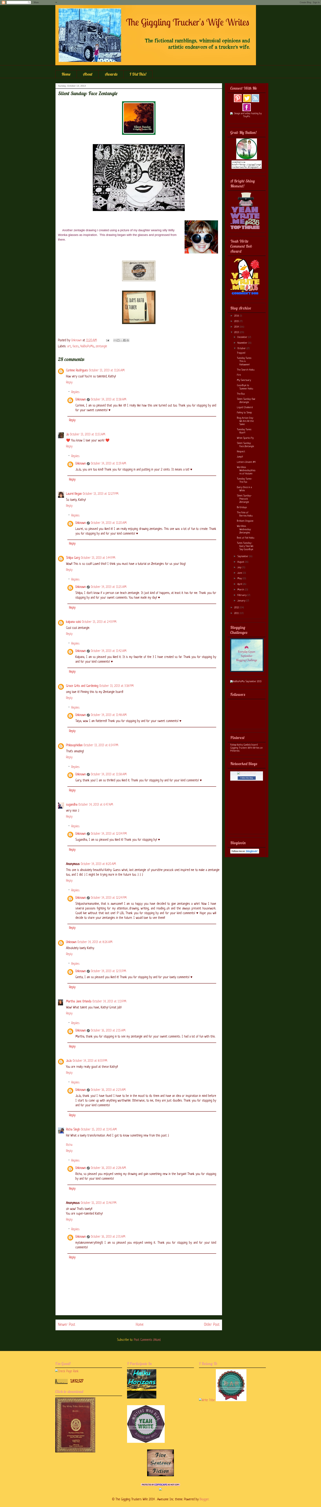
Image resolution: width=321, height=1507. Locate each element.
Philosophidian (74, 745)
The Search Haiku (245, 370)
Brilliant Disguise (245, 521)
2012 (236, 607)
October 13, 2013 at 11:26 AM (107, 370)
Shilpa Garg (73, 558)
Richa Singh (73, 1129)
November (242, 343)
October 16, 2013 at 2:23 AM (108, 1090)
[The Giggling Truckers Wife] (246, 158)
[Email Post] (107, 340)
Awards (111, 74)
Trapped (241, 353)
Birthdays (242, 507)
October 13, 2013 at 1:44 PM (98, 558)
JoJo (69, 1061)
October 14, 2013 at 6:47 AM (95, 805)
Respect (241, 451)
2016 (237, 316)
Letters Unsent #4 (246, 462)
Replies (75, 392)
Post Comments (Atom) (147, 1340)
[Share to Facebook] (124, 340)
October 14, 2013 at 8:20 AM (98, 864)
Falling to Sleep (244, 412)
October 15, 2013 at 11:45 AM (99, 1129)
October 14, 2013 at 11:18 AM (108, 399)
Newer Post (66, 1325)
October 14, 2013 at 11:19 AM (108, 463)
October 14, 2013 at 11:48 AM (109, 715)
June (240, 573)
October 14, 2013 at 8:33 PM (90, 1061)
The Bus (241, 394)
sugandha (71, 805)
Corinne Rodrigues (77, 370)
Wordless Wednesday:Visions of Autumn (246, 470)
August (241, 562)
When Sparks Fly (245, 438)
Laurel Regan (74, 494)
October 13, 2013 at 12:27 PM (100, 494)
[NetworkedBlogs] (246, 773)
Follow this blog (246, 778)
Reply (69, 382)
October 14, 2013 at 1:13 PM (109, 1001)
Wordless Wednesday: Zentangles (244, 529)
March (241, 589)
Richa (69, 1145)
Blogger (204, 1499)
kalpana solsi (73, 622)
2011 (236, 613)
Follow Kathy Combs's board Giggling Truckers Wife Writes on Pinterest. (246, 748)
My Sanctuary (244, 380)
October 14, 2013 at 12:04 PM (109, 834)
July (239, 567)
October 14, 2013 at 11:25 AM (108, 587)
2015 (236, 321)
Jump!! (240, 456)
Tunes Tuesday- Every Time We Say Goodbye (245, 546)
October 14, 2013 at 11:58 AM (109, 774)
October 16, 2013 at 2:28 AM (108, 1168)
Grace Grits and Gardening (82, 686)
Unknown (80, 399)
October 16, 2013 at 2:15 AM (108, 1030)
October (241, 348)
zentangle (101, 346)
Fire (239, 375)
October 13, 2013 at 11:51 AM (87, 434)
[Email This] (115, 340)
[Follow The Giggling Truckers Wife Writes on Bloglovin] (244, 853)
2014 (236, 327)
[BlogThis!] (118, 340)
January (241, 600)
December (242, 337)
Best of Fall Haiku (245, 538)
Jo (67, 434)
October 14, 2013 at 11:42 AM (108, 651)
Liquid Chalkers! (245, 407)
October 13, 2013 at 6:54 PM (101, 745)
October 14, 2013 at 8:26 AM (94, 942)
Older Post (212, 1325)
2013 (237, 332)
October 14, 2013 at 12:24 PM (109, 898)
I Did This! (138, 74)
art (69, 346)
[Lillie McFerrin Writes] (160, 1475)
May (239, 578)
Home (66, 74)
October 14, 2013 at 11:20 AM (109, 523)
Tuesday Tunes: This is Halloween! (244, 361)
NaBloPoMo (87, 346)
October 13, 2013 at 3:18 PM (116, 686)
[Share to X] (121, 340)
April (240, 584)
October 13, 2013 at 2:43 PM (99, 622)
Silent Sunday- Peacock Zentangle (244, 499)
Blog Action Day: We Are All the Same (245, 421)
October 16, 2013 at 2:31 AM (108, 1237)
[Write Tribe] (207, 1400)
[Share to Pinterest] (127, 340)
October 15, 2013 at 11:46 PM (98, 1203)
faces (76, 346)
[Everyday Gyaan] (247, 671)
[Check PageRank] (67, 1371)
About (87, 74)
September (243, 556)
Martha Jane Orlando (78, 1001)
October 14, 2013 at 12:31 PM (108, 971)
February (242, 595)
